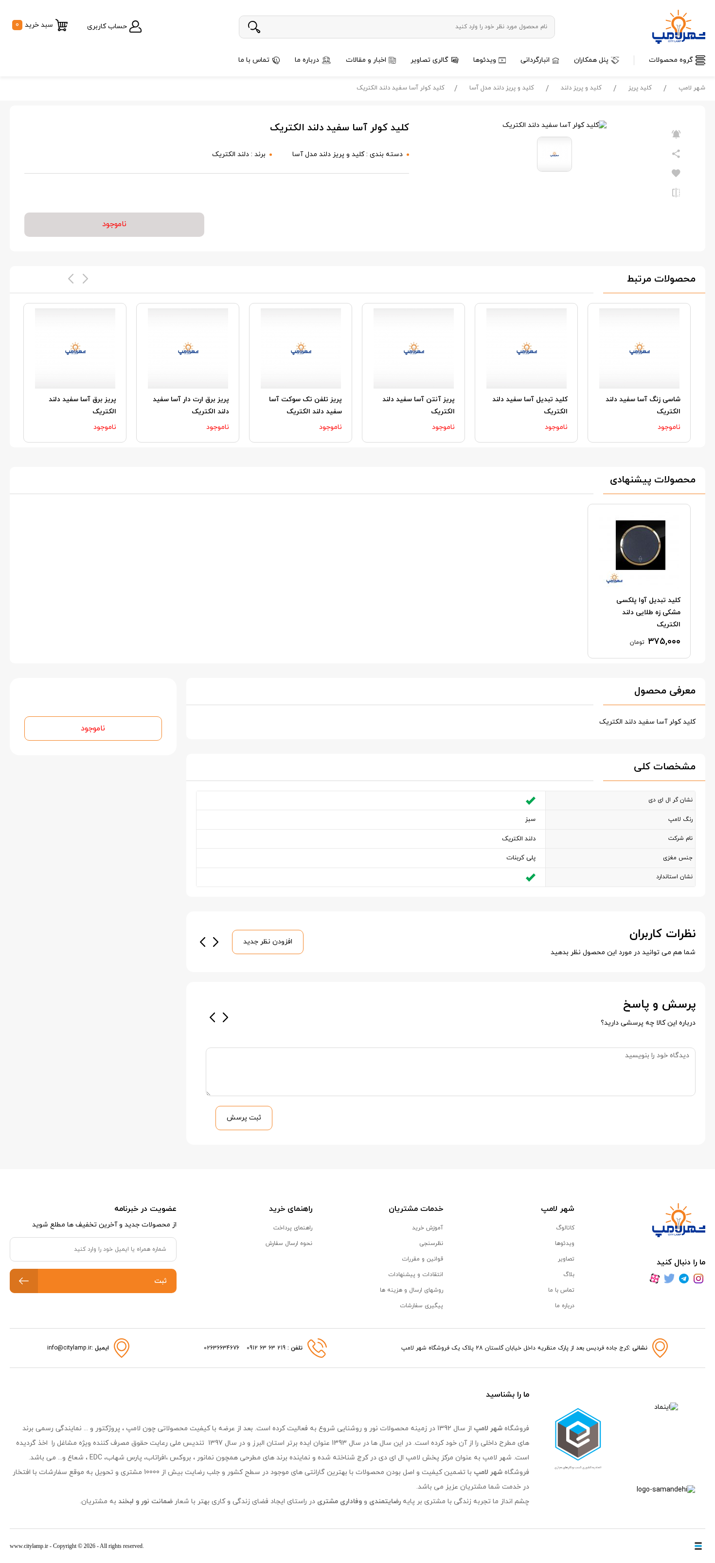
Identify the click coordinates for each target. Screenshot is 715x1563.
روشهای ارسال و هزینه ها (411, 1290)
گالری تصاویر (429, 60)
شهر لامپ (692, 88)
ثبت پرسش (244, 1117)
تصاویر (566, 1259)
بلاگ (568, 1275)
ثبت (160, 1281)
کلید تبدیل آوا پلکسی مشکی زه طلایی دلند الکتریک (648, 612)
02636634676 (221, 1348)
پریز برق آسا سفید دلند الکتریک (82, 405)
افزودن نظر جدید (267, 941)
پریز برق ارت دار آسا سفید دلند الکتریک (191, 405)
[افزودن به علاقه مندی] (676, 173)
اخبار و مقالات (366, 60)
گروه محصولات (671, 60)
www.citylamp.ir (29, 1546)
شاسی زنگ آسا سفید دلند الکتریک (643, 405)
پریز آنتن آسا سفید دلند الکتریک (418, 405)
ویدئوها (484, 60)
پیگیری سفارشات (421, 1306)
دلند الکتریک (230, 154)
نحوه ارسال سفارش (289, 1243)
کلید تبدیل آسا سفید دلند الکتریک (530, 405)
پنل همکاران (591, 60)
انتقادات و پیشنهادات (415, 1275)
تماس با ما (253, 60)
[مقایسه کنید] (676, 193)
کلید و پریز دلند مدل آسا (501, 88)
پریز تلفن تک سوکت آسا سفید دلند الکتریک (305, 405)
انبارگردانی (535, 60)
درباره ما (307, 60)
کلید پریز (640, 88)
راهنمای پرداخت (292, 1228)
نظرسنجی (431, 1243)
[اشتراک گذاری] (676, 154)
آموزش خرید (427, 1228)
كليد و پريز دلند (581, 88)
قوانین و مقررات (422, 1259)
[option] (639, 373)
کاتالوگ (565, 1228)
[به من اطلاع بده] (676, 134)
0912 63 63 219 (267, 1348)
